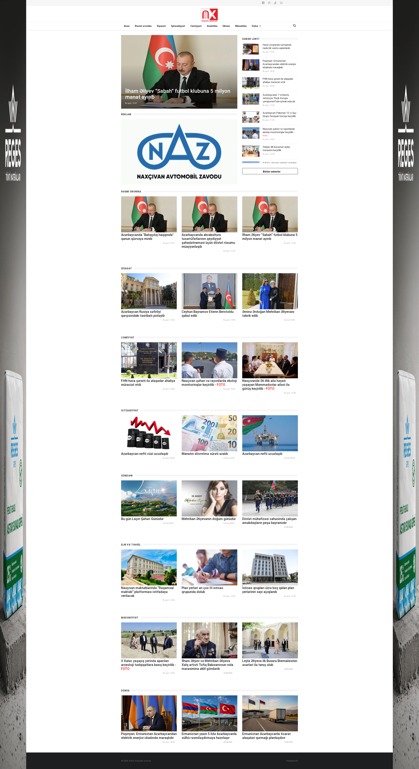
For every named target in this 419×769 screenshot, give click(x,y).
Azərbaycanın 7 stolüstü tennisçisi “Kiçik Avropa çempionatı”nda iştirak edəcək (279, 98)
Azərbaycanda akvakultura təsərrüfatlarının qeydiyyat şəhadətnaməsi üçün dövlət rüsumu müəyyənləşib (208, 241)
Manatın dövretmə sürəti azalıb (205, 454)
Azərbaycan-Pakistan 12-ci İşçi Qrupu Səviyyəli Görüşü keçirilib (279, 114)
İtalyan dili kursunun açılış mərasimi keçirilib (276, 148)
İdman (226, 26)
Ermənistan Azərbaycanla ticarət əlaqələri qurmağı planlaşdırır (266, 736)
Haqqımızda (292, 761)
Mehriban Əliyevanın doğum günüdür (209, 519)
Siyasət (161, 26)
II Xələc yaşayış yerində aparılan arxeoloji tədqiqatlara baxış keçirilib (148, 665)
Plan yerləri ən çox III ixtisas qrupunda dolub (202, 590)
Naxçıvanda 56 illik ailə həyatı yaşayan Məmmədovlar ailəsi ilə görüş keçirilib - (266, 385)
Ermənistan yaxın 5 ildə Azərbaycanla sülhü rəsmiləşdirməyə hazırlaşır (209, 736)
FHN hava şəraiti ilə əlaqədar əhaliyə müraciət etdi (278, 80)
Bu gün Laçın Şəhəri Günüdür (142, 519)
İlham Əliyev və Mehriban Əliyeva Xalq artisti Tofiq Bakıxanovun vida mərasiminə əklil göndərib (207, 665)
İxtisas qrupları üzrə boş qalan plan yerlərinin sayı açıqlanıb (268, 590)
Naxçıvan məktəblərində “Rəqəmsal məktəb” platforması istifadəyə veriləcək (147, 592)
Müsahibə (241, 26)
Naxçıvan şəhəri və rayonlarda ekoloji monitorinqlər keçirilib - (279, 132)
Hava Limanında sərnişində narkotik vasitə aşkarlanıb (277, 46)
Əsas (127, 26)
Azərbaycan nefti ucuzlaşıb (262, 454)
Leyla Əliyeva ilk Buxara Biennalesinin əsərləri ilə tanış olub (269, 663)
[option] (179, 72)
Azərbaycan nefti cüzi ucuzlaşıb (144, 454)
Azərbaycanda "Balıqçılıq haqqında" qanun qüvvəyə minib (147, 237)
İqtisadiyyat (178, 26)
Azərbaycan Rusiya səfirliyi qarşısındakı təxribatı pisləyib (143, 314)
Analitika (212, 26)
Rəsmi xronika (143, 26)
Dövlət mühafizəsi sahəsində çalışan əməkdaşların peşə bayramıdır (269, 521)
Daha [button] (255, 26)
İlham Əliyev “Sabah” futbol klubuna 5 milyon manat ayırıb (269, 237)
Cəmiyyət (196, 26)
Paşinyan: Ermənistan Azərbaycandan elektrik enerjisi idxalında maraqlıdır (279, 64)
